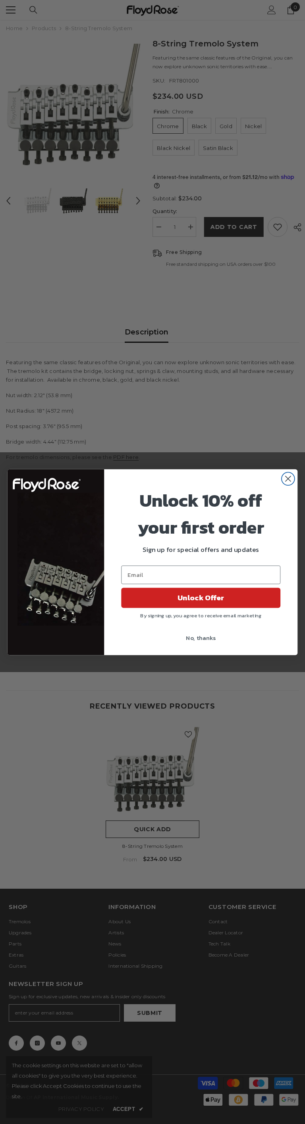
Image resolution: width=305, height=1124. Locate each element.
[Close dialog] (288, 478)
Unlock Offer (201, 597)
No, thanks (201, 637)
